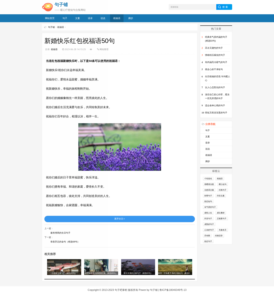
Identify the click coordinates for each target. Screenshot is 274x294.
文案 (207, 136)
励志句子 (208, 241)
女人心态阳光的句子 (215, 87)
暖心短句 (222, 184)
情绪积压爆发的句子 (215, 55)
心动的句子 (209, 230)
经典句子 (222, 190)
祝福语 (116, 18)
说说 (207, 149)
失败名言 (222, 230)
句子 (207, 130)
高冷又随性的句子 (214, 48)
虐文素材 (221, 213)
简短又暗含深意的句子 (216, 112)
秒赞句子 (208, 196)
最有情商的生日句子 (60, 233)
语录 (207, 142)
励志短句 (208, 201)
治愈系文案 (209, 190)
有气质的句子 (210, 207)
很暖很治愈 (209, 184)
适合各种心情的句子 (215, 105)
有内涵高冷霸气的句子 (216, 62)
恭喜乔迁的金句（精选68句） (65, 241)
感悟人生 (208, 213)
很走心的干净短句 (214, 69)
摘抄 (130, 18)
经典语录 (219, 236)
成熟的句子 (209, 224)
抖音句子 (208, 218)
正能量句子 (221, 218)
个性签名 (208, 178)
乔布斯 (207, 236)
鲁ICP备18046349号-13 (173, 290)
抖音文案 (221, 196)
